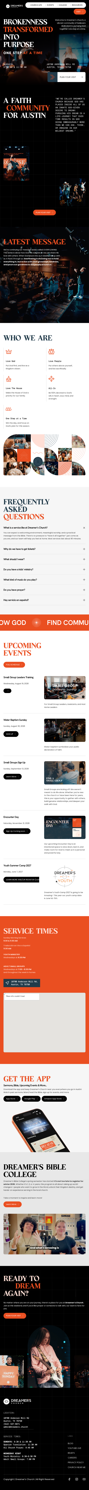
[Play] (44, 1234)
